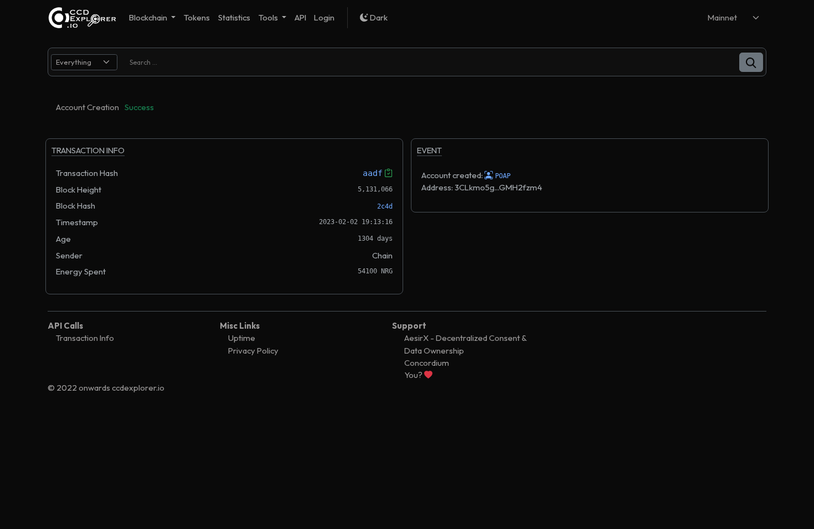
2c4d (385, 206)
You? (414, 375)
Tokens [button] (197, 17)
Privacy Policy (253, 350)
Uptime (241, 338)
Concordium (426, 362)
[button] (751, 62)
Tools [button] (269, 17)
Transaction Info (85, 338)
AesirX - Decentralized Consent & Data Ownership (465, 344)
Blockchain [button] (149, 17)
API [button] (300, 17)
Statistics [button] (234, 17)
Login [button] (324, 17)
